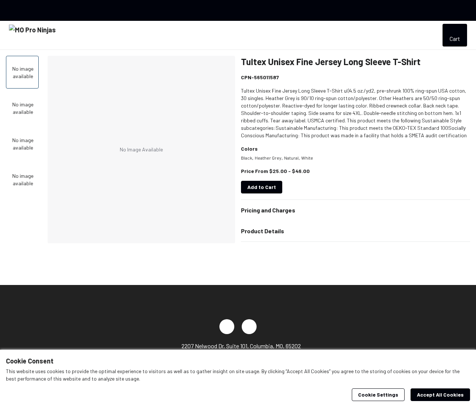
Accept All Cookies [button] (440, 394)
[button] (355, 210)
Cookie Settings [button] (378, 394)
